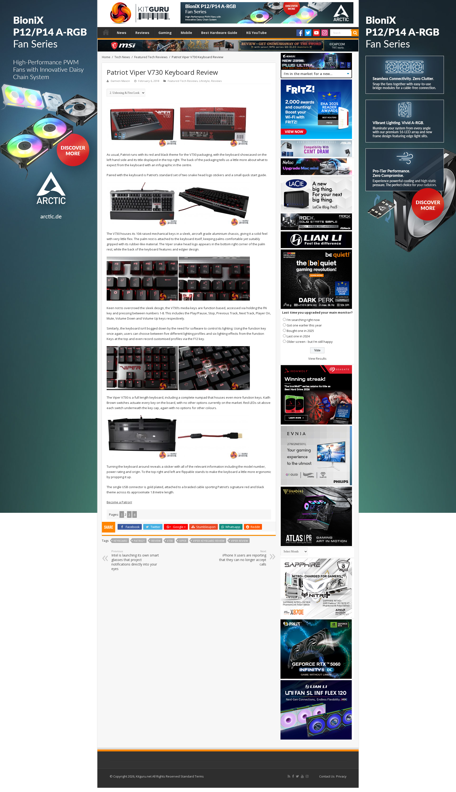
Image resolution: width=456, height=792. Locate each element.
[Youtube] (316, 32)
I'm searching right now (303, 320)
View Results (317, 358)
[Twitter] (308, 32)
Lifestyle (204, 81)
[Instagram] (324, 32)
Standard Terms (192, 776)
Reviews (142, 32)
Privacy (341, 776)
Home (106, 32)
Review (156, 540)
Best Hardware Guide (219, 32)
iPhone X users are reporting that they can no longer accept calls (242, 557)
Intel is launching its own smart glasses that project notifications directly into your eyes (135, 560)
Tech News (122, 57)
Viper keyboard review (208, 540)
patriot (139, 540)
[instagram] (307, 776)
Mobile (186, 32)
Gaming (165, 32)
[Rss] (289, 776)
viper (182, 540)
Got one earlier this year (304, 325)
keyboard (120, 540)
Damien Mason (120, 81)
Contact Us (327, 776)
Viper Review (239, 540)
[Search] (355, 32)
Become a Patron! (119, 502)
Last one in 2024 (298, 336)
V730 (170, 540)
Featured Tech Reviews (151, 57)
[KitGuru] (138, 11)
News (121, 32)
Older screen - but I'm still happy (310, 341)
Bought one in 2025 (300, 331)
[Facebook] (299, 32)
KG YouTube (256, 32)
